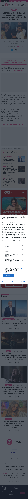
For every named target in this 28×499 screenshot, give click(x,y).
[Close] (24, 217)
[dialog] (14, 249)
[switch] (22, 249)
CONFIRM (8, 275)
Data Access (14, 281)
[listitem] (14, 246)
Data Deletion (5, 281)
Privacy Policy (22, 281)
